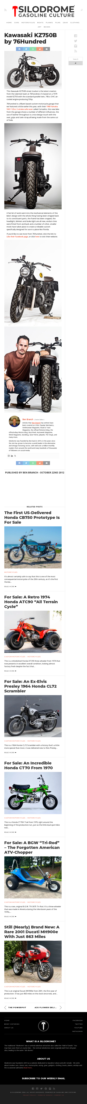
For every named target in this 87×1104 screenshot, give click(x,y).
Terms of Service (45, 1095)
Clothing (75, 22)
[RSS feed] (5, 10)
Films (57, 22)
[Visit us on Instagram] (76, 46)
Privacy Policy (29, 1095)
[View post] (33, 547)
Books (47, 27)
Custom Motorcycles (14, 657)
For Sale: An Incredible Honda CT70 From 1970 (28, 765)
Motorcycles (28, 22)
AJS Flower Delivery (48, 1007)
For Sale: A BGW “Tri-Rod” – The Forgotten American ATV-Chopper (32, 847)
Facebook (78, 1020)
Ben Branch (36, 423)
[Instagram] (9, 456)
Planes (49, 22)
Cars (16, 22)
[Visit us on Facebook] (76, 36)
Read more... (28, 1068)
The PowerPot (17, 1007)
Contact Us (59, 1095)
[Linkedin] (12, 456)
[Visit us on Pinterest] (46, 1088)
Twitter (79, 1024)
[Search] (82, 10)
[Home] (44, 11)
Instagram (77, 1031)
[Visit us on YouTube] (37, 1088)
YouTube (78, 1028)
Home (9, 22)
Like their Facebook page (17, 236)
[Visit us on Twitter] (41, 1088)
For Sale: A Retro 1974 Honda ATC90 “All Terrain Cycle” (31, 602)
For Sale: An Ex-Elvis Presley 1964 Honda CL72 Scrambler (30, 686)
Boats (40, 22)
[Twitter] (15, 456)
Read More (9, 586)
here (37, 236)
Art (39, 27)
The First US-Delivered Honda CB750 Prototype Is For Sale (32, 517)
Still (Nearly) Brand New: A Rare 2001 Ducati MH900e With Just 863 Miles (31, 932)
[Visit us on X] (76, 41)
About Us (8, 1028)
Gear (65, 22)
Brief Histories (11, 1024)
